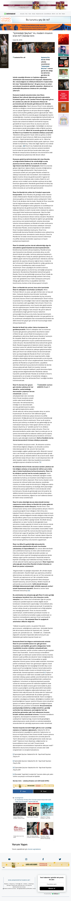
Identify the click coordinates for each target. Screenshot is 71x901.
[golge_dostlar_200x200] (63, 55)
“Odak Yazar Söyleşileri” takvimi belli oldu (26, 801)
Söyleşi (33, 13)
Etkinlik (53, 13)
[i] (13, 754)
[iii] (29, 590)
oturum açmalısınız (34, 849)
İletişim (63, 13)
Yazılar (29, 13)
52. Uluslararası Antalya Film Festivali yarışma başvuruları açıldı (33, 799)
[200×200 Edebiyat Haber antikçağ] (63, 89)
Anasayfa (22, 13)
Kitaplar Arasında (39, 13)
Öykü (26, 13)
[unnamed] (63, 44)
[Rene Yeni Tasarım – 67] (63, 126)
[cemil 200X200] (63, 78)
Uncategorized (19, 798)
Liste (57, 13)
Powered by (47, 893)
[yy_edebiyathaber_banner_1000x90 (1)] (33, 787)
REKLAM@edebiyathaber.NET (19, 880)
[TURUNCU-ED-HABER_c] (35, 22)
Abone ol (51, 888)
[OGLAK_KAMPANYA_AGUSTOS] (63, 101)
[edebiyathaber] (35, 30)
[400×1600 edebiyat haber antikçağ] (4, 67)
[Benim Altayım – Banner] (63, 112)
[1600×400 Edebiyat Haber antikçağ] (33, 52)
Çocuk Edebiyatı (47, 13)
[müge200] (63, 67)
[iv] (45, 672)
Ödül (60, 13)
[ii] (40, 462)
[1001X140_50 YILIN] (35, 9)
